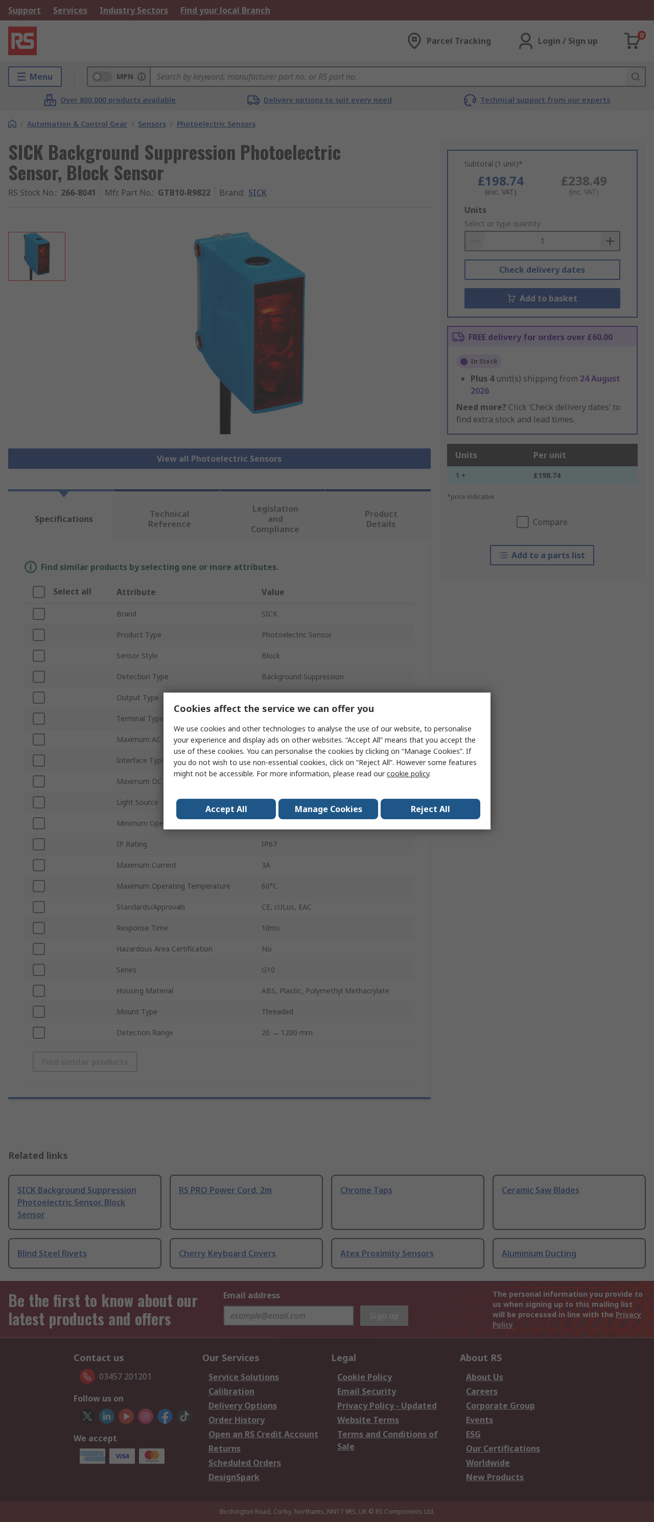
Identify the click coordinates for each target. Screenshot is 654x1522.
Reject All (430, 809)
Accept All (226, 809)
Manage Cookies (328, 809)
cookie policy (408, 773)
